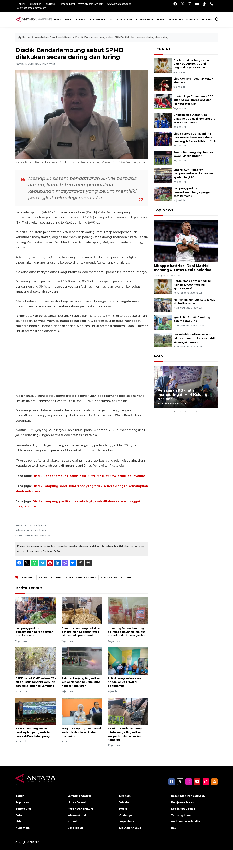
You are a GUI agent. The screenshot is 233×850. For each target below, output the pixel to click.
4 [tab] (191, 411)
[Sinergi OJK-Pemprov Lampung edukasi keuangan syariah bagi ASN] (163, 175)
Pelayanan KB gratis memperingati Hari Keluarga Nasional (183, 394)
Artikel (161, 19)
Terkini (21, 4)
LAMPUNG (28, 577)
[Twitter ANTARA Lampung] (182, 4)
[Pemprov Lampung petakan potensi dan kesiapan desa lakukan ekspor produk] (82, 610)
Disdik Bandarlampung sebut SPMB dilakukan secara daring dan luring (121, 37)
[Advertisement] (81, 363)
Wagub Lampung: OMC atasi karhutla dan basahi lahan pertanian (81, 732)
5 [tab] (196, 411)
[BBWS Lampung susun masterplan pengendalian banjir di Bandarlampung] (35, 711)
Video (19, 821)
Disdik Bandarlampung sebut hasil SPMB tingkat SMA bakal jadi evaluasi (89, 476)
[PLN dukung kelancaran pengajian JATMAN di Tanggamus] (128, 661)
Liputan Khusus (130, 827)
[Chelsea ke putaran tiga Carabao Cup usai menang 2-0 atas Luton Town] (163, 120)
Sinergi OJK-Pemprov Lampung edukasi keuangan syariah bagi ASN (193, 173)
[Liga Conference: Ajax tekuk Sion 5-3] (163, 84)
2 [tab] (180, 411)
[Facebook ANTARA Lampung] (175, 4)
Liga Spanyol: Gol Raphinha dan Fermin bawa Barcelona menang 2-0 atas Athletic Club (194, 137)
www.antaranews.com (91, 4)
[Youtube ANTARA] (197, 4)
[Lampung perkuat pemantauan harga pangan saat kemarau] (35, 610)
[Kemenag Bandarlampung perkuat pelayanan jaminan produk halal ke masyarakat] (128, 610)
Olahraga (125, 815)
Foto (158, 356)
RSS (174, 827)
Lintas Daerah (96, 19)
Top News (49, 4)
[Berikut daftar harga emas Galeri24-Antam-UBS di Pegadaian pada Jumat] (163, 65)
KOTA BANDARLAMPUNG (81, 577)
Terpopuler (35, 4)
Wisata (124, 802)
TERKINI (162, 49)
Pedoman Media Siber (186, 821)
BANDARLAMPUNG (50, 577)
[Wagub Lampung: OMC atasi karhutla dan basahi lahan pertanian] (82, 711)
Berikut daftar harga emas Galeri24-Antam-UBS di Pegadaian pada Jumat (191, 63)
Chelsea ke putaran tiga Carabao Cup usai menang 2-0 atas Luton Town (194, 118)
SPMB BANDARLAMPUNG (116, 577)
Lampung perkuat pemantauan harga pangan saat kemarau (34, 631)
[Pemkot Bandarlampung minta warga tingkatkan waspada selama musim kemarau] (128, 711)
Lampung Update (73, 19)
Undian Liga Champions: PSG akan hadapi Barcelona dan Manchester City (193, 99)
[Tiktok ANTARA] (204, 4)
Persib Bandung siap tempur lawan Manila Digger (193, 154)
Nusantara (22, 827)
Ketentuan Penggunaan (188, 796)
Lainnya (205, 19)
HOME (57, 19)
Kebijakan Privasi (182, 802)
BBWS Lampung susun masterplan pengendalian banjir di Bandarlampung (33, 732)
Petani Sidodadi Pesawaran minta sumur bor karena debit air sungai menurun (194, 338)
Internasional (145, 19)
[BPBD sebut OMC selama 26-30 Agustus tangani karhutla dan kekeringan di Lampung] (35, 661)
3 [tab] (185, 411)
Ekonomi (191, 19)
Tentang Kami (67, 4)
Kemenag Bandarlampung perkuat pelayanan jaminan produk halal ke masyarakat (127, 631)
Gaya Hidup (174, 19)
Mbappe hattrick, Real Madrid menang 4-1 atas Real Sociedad (182, 268)
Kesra (123, 808)
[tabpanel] (186, 387)
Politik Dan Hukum (120, 19)
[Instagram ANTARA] (189, 4)
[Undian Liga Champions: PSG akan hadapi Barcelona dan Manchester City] (163, 101)
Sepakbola (126, 821)
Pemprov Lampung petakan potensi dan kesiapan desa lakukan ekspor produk (81, 631)
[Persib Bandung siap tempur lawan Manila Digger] (163, 157)
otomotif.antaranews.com (31, 8)
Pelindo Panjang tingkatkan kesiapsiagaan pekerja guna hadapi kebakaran (81, 682)
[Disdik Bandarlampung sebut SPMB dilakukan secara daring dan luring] (186, 240)
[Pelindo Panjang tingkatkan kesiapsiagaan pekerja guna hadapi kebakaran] (82, 661)
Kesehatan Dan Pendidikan (52, 37)
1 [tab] (175, 411)
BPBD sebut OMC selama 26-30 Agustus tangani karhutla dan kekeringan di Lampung (35, 682)
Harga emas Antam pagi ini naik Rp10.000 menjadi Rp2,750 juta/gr (192, 284)
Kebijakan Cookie (183, 808)
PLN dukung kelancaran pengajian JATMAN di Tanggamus (124, 682)
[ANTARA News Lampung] (34, 19)
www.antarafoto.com (119, 4)
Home (26, 37)
